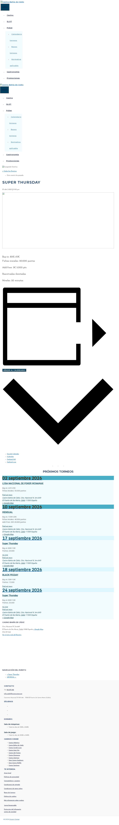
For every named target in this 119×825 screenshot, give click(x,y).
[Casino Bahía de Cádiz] (12, 2)
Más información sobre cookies (14, 800)
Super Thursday (10, 543)
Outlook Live (11, 462)
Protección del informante (12, 809)
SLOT (9, 22)
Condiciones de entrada (12, 784)
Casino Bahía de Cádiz (16, 745)
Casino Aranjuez (14, 758)
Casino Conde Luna (15, 747)
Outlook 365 (11, 459)
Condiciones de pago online (13, 788)
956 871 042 (10, 690)
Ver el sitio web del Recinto (11, 635)
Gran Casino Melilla (15, 763)
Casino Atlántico (14, 742)
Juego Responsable (10, 805)
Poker (10, 28)
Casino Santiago (14, 765)
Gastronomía (13, 72)
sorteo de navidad (10, 812)
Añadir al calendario (14, 370)
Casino (10, 15)
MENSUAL (7, 512)
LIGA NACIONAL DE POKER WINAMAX (22, 483)
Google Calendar (13, 454)
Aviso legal (7, 773)
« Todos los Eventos (9, 171)
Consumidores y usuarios (12, 781)
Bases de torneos (9, 792)
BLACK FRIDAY (10, 574)
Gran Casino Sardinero (16, 760)
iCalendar (10, 456)
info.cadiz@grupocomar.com (13, 694)
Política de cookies (10, 796)
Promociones (13, 78)
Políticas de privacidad (11, 777)
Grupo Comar (14, 819)
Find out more (7, 495)
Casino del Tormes (15, 753)
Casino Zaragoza (14, 755)
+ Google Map (7, 503)
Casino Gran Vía (14, 750)
